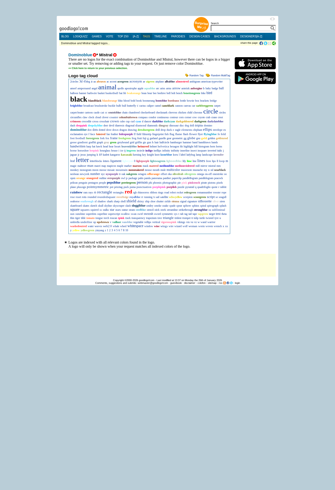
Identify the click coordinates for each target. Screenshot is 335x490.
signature (192, 201)
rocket (180, 192)
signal (183, 201)
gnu (198, 138)
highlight (188, 146)
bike (203, 93)
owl (123, 178)
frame (114, 138)
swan (134, 213)
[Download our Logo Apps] (255, 70)
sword (157, 213)
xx (226, 226)
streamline (172, 209)
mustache (198, 170)
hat (93, 146)
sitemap (212, 283)
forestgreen (92, 138)
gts (144, 142)
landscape (207, 154)
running (148, 197)
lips (214, 161)
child (189, 112)
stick (157, 209)
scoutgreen (199, 197)
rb (95, 192)
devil (111, 125)
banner (82, 93)
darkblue (157, 121)
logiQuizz (80, 36)
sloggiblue (138, 205)
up (94, 222)
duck (169, 129)
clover (105, 117)
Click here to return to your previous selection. (100, 68)
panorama (157, 178)
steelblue (141, 209)
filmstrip (146, 134)
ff (135, 134)
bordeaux (173, 100)
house (114, 150)
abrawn (101, 81)
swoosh (148, 213)
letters (106, 161)
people (102, 182)
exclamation (76, 134)
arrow (176, 88)
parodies (178, 36)
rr (142, 197)
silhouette (205, 201)
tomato (90, 218)
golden (211, 138)
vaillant (116, 222)
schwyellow (175, 197)
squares (85, 209)
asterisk (185, 88)
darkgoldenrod (184, 121)
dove (108, 129)
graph (100, 142)
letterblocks (96, 161)
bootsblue (161, 100)
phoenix (157, 182)
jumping (91, 154)
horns (219, 146)
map (103, 165)
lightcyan (127, 161)
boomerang (149, 100)
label (183, 154)
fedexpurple (126, 134)
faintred (101, 134)
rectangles (118, 192)
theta (224, 213)
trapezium (151, 218)
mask (145, 165)
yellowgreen (87, 230)
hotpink (94, 150)
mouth (156, 170)
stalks (106, 209)
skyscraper (118, 205)
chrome (197, 112)
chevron (172, 112)
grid (132, 142)
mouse (148, 170)
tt (192, 218)
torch (106, 218)
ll (217, 161)
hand (195, 142)
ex (224, 129)
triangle (168, 218)
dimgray (163, 125)
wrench (218, 226)
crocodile (86, 121)
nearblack (220, 170)
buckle (111, 105)
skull (100, 205)
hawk (99, 146)
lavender (219, 154)
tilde (83, 218)
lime (189, 161)
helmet (153, 146)
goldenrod (222, 138)
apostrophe (131, 88)
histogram (203, 146)
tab (181, 213)
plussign (81, 187)
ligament (115, 161)
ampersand (84, 88)
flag (172, 134)
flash (185, 134)
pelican (74, 182)
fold (223, 134)
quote (214, 187)
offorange (153, 174)
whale (116, 226)
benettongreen (191, 93)
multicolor (173, 170)
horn (212, 146)
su (210, 209)
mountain (122, 170)
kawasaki (126, 154)
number (95, 174)
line (194, 161)
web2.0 (107, 226)
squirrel (94, 209)
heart (117, 146)
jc (79, 154)
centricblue (114, 112)
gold (204, 138)
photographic (169, 182)
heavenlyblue (129, 146)
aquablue (149, 88)
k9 (100, 154)
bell (168, 93)
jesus (83, 154)
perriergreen (128, 182)
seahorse (75, 201)
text (218, 213)
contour (174, 117)
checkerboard (148, 112)
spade (172, 205)
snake (165, 205)
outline (102, 178)
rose (72, 197)
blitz (120, 100)
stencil (150, 209)
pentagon (93, 182)
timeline (160, 36)
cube (122, 121)
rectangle (104, 192)
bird (209, 93)
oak (123, 174)
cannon (179, 105)
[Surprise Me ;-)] (201, 31)
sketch (93, 205)
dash (72, 125)
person (142, 182)
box (197, 100)
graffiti (92, 142)
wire (171, 226)
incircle (140, 150)
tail (190, 213)
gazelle (162, 138)
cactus (142, 105)
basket (101, 93)
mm (218, 165)
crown (114, 121)
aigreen (150, 81)
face (92, 134)
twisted (210, 218)
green (113, 142)
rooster (217, 192)
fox (107, 138)
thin (72, 218)
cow (194, 117)
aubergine (196, 88)
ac (108, 81)
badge (215, 88)
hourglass (105, 150)
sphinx (195, 205)
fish (167, 134)
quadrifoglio (204, 187)
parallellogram (190, 178)
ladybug (190, 154)
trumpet (186, 218)
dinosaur (174, 125)
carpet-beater (77, 112)
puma (133, 187)
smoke (157, 205)
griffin (138, 142)
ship (147, 201)
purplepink (159, 187)
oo (225, 174)
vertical (156, 222)
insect (194, 150)
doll (192, 125)
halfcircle (164, 142)
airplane (159, 81)
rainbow (76, 192)
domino (208, 125)
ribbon (153, 192)
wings (164, 226)
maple (120, 165)
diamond (140, 125)
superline (102, 213)
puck (126, 187)
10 (126, 230)
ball (221, 88)
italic (219, 150)
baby (208, 88)
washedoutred (78, 226)
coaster (113, 117)
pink (184, 182)
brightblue (76, 105)
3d (80, 81)
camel (158, 105)
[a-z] (136, 36)
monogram (85, 170)
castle (97, 112)
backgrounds (225, 36)
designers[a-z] (251, 36)
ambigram (195, 81)
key (144, 154)
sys (176, 213)
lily (184, 161)
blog (65, 36)
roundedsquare (106, 197)
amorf (73, 88)
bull (124, 105)
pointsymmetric (98, 187)
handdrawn (204, 142)
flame (178, 134)
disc (182, 125)
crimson (75, 121)
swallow (125, 213)
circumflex (76, 117)
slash (128, 205)
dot (90, 129)
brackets (204, 100)
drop (163, 129)
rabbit (223, 187)
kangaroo (115, 154)
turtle (202, 218)
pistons (212, 182)
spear (179, 205)
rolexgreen (190, 192)
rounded (92, 197)
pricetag (118, 187)
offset (164, 174)
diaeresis (119, 125)
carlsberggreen (204, 105)
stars (118, 209)
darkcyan (169, 121)
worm (201, 226)
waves (98, 226)
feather (114, 134)
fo (219, 134)
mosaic (111, 170)
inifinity (175, 150)
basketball (112, 93)
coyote (201, 117)
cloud (98, 117)
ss (101, 209)
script (211, 197)
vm (188, 222)
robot (173, 192)
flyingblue (210, 134)
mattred (154, 165)
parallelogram (206, 178)
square (75, 209)
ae (144, 81)
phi (150, 182)
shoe (152, 201)
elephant (197, 129)
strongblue (201, 209)
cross (95, 121)
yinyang (99, 230)
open (72, 178)
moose (102, 170)
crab (208, 117)
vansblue (127, 222)
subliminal (218, 209)
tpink (121, 218)
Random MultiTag (220, 75)
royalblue (134, 197)
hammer (187, 142)
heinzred (143, 146)
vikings (181, 222)
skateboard (76, 205)
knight (150, 154)
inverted (212, 150)
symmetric (167, 213)
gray (106, 142)
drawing (132, 129)
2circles (74, 81)
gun (149, 142)
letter (82, 159)
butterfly (131, 105)
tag (186, 213)
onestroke (218, 174)
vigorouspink (168, 222)
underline (86, 222)
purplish (172, 187)
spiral (203, 205)
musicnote (186, 170)
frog (134, 138)
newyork (84, 174)
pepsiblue (114, 182)
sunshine (80, 213)
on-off (208, 174)
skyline (108, 205)
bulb (118, 105)
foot (72, 138)
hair (157, 142)
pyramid (189, 187)
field (139, 134)
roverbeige (122, 197)
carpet (217, 105)
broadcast (88, 105)
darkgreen (200, 121)
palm (140, 178)
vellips (147, 222)
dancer (147, 121)
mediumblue (167, 165)
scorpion (188, 197)
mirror (204, 165)
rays (90, 192)
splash (222, 205)
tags (146, 36)
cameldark (168, 105)
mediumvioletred (185, 165)
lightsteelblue (174, 161)
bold (133, 100)
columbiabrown (128, 117)
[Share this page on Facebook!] (261, 43)
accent (113, 81)
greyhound (123, 142)
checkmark (162, 112)
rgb (135, 192)
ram (85, 192)
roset (78, 197)
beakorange (134, 93)
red (128, 192)
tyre (216, 218)
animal (107, 87)
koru (175, 154)
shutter (160, 201)
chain (125, 112)
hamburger (176, 142)
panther (167, 178)
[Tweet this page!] (266, 43)
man (90, 165)
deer (105, 125)
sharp (117, 201)
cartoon (89, 112)
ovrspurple (113, 178)
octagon (142, 174)
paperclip (177, 178)
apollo (120, 88)
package (133, 178)
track (128, 218)
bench (179, 93)
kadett (106, 154)
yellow (76, 230)
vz (195, 222)
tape (195, 213)
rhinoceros (143, 192)
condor (152, 117)
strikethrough (186, 209)
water (91, 226)
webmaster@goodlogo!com (153, 283)
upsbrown (103, 222)
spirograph (213, 205)
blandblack (94, 100)
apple (140, 88)
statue (125, 209)
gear (169, 138)
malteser (81, 165)
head (105, 146)
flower (193, 134)
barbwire (92, 93)
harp (88, 146)
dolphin (199, 125)
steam (132, 209)
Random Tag (196, 75)
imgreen (131, 150)
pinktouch (194, 182)
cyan (138, 121)
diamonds (152, 125)
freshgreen (125, 138)
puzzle (181, 187)
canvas (187, 105)
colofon (202, 283)
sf (96, 201)
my (205, 170)
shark (110, 201)
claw (85, 117)
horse (73, 150)
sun (72, 213)
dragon (123, 129)
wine (157, 226)
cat (102, 112)
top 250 (123, 36)
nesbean (74, 174)
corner (188, 117)
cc (106, 112)
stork (163, 209)
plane (73, 187)
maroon (137, 165)
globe (191, 138)
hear (111, 146)
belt (173, 93)
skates (86, 205)
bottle (183, 100)
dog (187, 125)
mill (198, 165)
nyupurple (112, 174)
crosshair (104, 121)
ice (121, 150)
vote (109, 36)
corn (181, 117)
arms (168, 88)
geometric (177, 138)
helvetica (163, 146)
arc (157, 88)
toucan (113, 218)
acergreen (123, 81)
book (139, 100)
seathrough (87, 201)
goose (73, 142)
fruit (139, 138)
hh (181, 146)
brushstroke (101, 105)
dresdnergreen (146, 129)
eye (86, 134)
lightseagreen (157, 161)
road (166, 192)
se (217, 197)
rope (224, 192)
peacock (218, 178)
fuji (144, 138)
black (78, 99)
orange (80, 178)
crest (220, 117)
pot (111, 187)
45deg (86, 81)
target (212, 213)
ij (125, 150)
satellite (164, 197)
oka (170, 174)
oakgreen (131, 174)
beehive (161, 93)
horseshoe (83, 150)
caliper (150, 105)
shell (123, 201)
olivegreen (190, 174)
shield (131, 201)
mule (163, 170)
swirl (140, 213)
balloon (74, 93)
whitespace (135, 226)
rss (220, 283)
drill (157, 129)
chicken (182, 112)
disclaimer (189, 283)
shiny (140, 201)
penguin (83, 182)
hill (196, 146)
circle (210, 111)
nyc (103, 174)
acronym (135, 81)
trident (178, 218)
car (193, 105)
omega (200, 174)
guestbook (176, 283)
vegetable (138, 222)
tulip (196, 218)
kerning (137, 154)
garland (154, 138)
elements (186, 129)
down (115, 129)
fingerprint (158, 134)
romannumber (204, 192)
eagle (177, 129)
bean (144, 93)
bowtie (190, 100)
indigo (149, 150)
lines (201, 161)
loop (222, 161)
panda (147, 178)
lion (208, 161)
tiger (77, 218)
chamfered (134, 112)
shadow (102, 201)
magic (73, 165)
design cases (199, 36)
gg (185, 138)
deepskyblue (95, 125)
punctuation (144, 187)
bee (155, 93)
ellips (207, 129)
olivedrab (178, 174)
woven (209, 226)
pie (179, 182)
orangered (92, 178)
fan (108, 134)
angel (94, 88)
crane (214, 117)
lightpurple (142, 161)
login (237, 283)
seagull (222, 197)
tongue (99, 218)
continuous (163, 117)
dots (95, 129)
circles (222, 112)
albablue (170, 81)
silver (216, 201)
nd (212, 170)
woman (192, 226)
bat (120, 93)
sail (157, 197)
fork (102, 138)
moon (95, 170)
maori (97, 165)
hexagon (174, 146)
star (112, 209)
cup (128, 121)
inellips (157, 150)
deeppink (81, 125)
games (97, 36)
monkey (74, 170)
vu (192, 222)
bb (124, 93)
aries (162, 88)
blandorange (109, 100)
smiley (149, 205)
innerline (185, 150)
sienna (175, 201)
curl (133, 121)
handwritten (77, 146)
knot (157, 154)
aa (94, 81)
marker (128, 165)
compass (143, 117)
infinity (166, 150)
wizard (178, 226)
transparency (138, 218)
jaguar (73, 154)
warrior (211, 222)
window (148, 226)
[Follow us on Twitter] (231, 283)
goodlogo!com (146, 280)
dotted (102, 129)
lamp (198, 154)
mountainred (136, 170)
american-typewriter (212, 81)
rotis (84, 197)
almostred (182, 81)
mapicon (111, 165)
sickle (168, 201)
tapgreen (203, 213)
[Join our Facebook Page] (228, 283)
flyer (200, 134)
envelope (217, 129)
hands (214, 142)
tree (159, 218)
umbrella (75, 222)
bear (149, 93)
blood (127, 100)
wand (203, 222)
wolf (185, 226)
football (80, 138)
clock (91, 117)
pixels (219, 182)
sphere (187, 205)
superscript (114, 213)
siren (222, 201)
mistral (212, 165)
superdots (91, 213)
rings (160, 192)
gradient (82, 142)
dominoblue (78, 129)
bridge (213, 100)
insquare (202, 150)
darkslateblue (215, 121)
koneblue (166, 154)
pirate (204, 182)
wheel (123, 226)
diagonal (129, 125)
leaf (72, 161)
